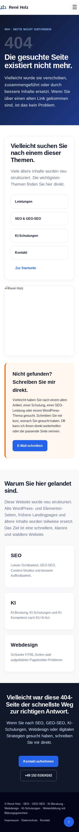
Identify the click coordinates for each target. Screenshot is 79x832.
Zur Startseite (25, 268)
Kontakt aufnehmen (38, 761)
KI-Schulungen (26, 235)
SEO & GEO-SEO (28, 218)
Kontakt (21, 252)
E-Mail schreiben (30, 445)
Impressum (11, 820)
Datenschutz (29, 820)
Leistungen (23, 201)
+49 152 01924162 (38, 775)
